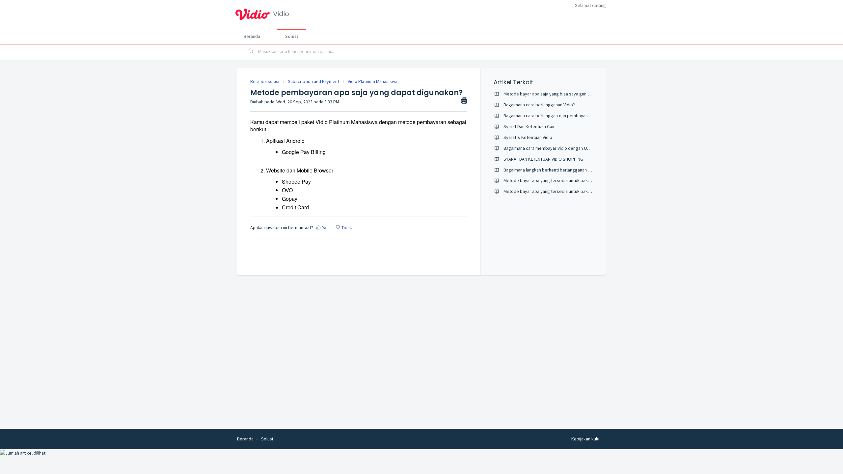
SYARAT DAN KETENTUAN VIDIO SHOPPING (543, 159)
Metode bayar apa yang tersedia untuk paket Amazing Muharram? (567, 180)
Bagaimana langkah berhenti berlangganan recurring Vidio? (560, 170)
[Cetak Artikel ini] (464, 100)
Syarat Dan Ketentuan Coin (529, 126)
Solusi (291, 36)
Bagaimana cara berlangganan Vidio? (539, 105)
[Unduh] (409, 152)
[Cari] (251, 51)
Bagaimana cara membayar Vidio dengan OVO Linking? (556, 148)
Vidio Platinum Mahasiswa (372, 81)
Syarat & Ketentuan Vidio (527, 137)
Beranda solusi (265, 81)
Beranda (252, 36)
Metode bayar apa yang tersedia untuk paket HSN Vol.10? (559, 191)
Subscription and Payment (313, 81)
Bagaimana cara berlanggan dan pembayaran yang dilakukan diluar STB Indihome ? (583, 115)
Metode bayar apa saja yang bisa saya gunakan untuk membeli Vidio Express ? (579, 94)
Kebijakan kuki (585, 439)
